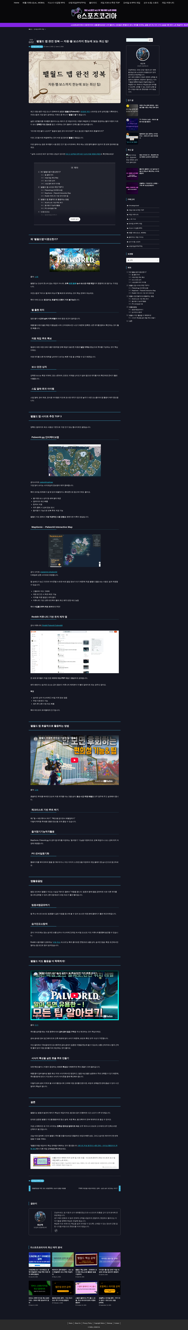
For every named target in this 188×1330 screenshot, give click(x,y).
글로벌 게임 (85, 111)
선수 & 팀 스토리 (134, 242)
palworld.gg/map (46, 482)
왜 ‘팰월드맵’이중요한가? (51, 172)
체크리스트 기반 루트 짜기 (54, 202)
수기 (36, 1025)
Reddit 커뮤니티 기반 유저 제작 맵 (56, 196)
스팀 (36, 277)
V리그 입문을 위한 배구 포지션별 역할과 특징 (83, 154)
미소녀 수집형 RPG (135, 228)
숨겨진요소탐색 (137, 312)
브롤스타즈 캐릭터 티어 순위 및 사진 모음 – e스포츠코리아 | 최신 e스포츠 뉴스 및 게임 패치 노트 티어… (83, 1159)
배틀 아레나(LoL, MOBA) (137, 233)
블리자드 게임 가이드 (136, 237)
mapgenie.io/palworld (48, 572)
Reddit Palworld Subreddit (52, 625)
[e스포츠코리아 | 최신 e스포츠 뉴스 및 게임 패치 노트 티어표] (94, 13)
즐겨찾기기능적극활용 (52, 205)
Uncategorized (134, 205)
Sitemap (109, 1323)
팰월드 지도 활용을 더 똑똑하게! (140, 315)
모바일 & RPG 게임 (37, 46)
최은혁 (40, 1225)
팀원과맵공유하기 (51, 215)
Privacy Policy (87, 1323)
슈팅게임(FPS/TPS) (135, 246)
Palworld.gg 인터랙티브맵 (53, 190)
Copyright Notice (99, 1323)
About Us (78, 1323)
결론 (130, 321)
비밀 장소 (56, 942)
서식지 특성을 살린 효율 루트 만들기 (143, 318)
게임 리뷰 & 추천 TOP (136, 210)
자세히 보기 (75, 219)
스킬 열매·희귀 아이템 (52, 183)
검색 (150, 40)
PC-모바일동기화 (51, 208)
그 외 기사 (132, 219)
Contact (116, 1323)
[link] (56, 1230)
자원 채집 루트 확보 (51, 178)
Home (70, 1323)
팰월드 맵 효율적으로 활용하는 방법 (55, 199)
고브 (36, 790)
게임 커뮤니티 (133, 214)
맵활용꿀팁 (45, 212)
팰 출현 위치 (49, 175)
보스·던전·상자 (50, 181)
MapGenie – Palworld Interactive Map (58, 193)
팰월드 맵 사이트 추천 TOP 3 (52, 187)
